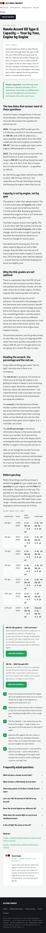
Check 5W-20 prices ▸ (16, 684)
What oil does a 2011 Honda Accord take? (19, 781)
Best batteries (15, 8)
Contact (6, 913)
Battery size (4, 8)
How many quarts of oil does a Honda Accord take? (21, 790)
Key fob (36, 8)
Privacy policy (30, 909)
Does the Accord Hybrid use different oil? (19, 808)
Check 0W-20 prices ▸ (16, 653)
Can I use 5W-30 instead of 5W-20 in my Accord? (19, 800)
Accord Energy (11, 3)
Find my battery (8, 17)
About (5, 909)
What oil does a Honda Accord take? (17, 775)
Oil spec (3, 12)
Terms (40, 909)
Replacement (27, 8)
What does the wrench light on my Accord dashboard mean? (20, 817)
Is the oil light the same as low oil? (17, 825)
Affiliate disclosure (16, 909)
